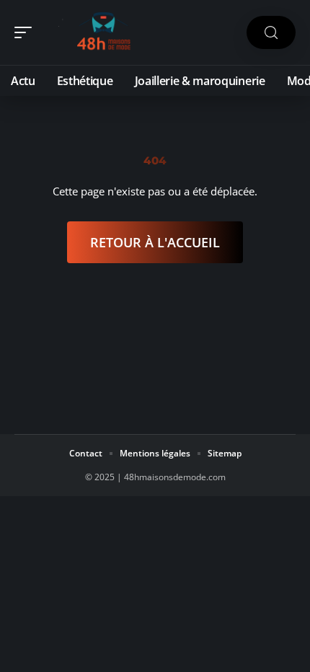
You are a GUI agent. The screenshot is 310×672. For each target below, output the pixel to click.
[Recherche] (271, 33)
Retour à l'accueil (155, 242)
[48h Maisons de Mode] (104, 32)
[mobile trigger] (26, 32)
